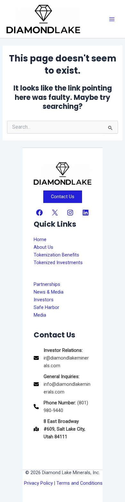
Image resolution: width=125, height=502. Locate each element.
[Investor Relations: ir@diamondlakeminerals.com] (62, 357)
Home (40, 239)
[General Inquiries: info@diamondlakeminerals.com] (62, 384)
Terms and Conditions (79, 483)
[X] (55, 212)
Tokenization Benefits (56, 255)
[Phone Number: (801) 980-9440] (62, 406)
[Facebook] (39, 212)
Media (40, 315)
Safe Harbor (46, 307)
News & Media (48, 292)
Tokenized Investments (58, 262)
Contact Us (62, 196)
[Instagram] (70, 212)
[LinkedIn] (85, 212)
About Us (43, 247)
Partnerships (47, 284)
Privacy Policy (38, 483)
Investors (44, 300)
